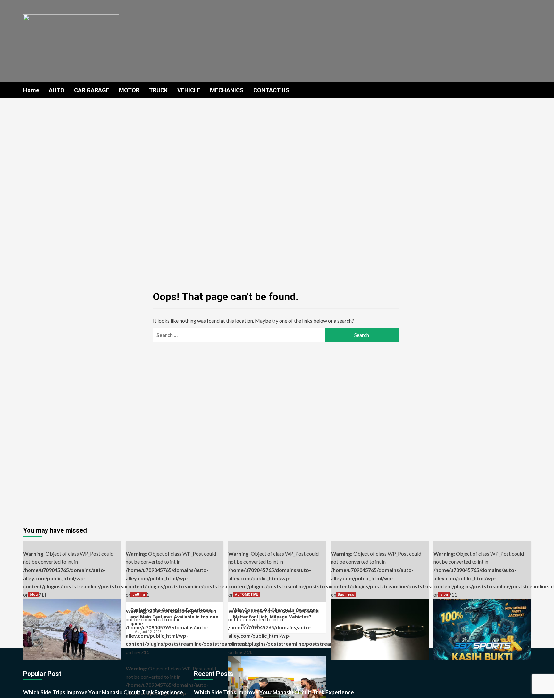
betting (138, 595)
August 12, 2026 (148, 632)
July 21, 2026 (351, 632)
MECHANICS (227, 90)
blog (34, 595)
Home (31, 90)
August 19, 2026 (45, 625)
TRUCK (158, 90)
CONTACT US (271, 90)
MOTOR (129, 90)
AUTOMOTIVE (246, 595)
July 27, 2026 (248, 625)
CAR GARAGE (91, 90)
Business (346, 595)
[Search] (527, 90)
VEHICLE (188, 90)
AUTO (56, 90)
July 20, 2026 (453, 625)
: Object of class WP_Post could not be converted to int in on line (72, 574)
